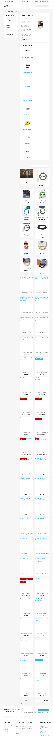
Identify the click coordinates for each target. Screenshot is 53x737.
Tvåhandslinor (9, 34)
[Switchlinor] (27, 95)
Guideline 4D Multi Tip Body (26, 473)
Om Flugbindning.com (20, 728)
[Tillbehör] (27, 152)
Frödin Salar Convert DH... (42, 272)
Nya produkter (7, 729)
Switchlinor (9, 29)
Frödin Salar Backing (26, 252)
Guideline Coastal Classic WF (42, 573)
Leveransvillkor (19, 725)
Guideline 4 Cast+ (26, 432)
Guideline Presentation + (42, 693)
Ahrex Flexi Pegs (26, 180)
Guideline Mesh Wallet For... (42, 673)
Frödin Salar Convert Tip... (26, 372)
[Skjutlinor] (27, 123)
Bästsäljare (6, 731)
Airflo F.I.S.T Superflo (42, 200)
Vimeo (20, 717)
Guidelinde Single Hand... (42, 392)
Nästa (46, 701)
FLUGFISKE (26, 6)
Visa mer (24, 39)
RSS (11, 717)
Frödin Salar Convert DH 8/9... (41, 312)
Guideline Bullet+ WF (26, 553)
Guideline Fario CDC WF (42, 633)
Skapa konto (30, 728)
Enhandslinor (9, 20)
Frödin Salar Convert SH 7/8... (42, 352)
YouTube (14, 717)
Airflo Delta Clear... (26, 200)
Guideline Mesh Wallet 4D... (26, 673)
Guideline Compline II (26, 593)
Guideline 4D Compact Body (42, 432)
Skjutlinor (8, 25)
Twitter (8, 717)
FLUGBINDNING (17, 6)
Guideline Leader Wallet (42, 653)
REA (32, 6)
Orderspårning (30, 725)
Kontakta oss (19, 730)
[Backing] (27, 109)
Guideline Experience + (26, 633)
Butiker (17, 733)
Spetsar (8, 27)
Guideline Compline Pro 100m (42, 593)
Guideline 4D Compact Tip (26, 452)
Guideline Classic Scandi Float (42, 553)
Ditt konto (30, 722)
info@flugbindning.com (45, 735)
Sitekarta (18, 731)
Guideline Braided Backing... (42, 473)
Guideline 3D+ (26, 412)
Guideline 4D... (42, 452)
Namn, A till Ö (40, 166)
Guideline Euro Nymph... (42, 613)
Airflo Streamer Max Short (42, 217)
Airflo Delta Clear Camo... (42, 184)
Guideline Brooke (42, 533)
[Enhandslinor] (27, 52)
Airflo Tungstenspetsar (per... (42, 234)
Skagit (7, 23)
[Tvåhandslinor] (27, 66)
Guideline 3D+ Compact (42, 412)
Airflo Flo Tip (26, 217)
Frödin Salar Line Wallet (42, 372)
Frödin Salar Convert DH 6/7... (42, 292)
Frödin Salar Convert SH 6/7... (26, 352)
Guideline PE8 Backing (26, 693)
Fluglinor (9, 15)
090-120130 (12, 1)
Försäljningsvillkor (20, 726)
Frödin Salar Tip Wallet (26, 392)
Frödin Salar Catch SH (26, 268)
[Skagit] (27, 80)
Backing (8, 18)
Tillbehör (8, 32)
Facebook (5, 717)
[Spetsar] (27, 137)
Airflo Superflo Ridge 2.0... (26, 234)
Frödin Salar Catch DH (42, 252)
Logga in (29, 726)
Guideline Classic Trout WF (26, 573)
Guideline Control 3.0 (26, 613)
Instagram (22, 717)
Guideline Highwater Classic (26, 653)
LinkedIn (25, 717)
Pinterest (17, 717)
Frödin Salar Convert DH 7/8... (26, 312)
